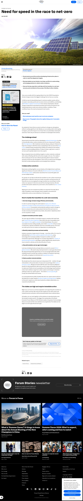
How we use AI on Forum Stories (30, 453)
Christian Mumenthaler (6, 68)
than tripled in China (27, 222)
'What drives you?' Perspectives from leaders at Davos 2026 (71, 454)
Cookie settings (72, 497)
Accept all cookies (72, 494)
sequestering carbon (48, 255)
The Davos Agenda (27, 70)
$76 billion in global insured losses (31, 103)
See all (79, 398)
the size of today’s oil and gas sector (47, 278)
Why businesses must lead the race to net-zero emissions (38, 116)
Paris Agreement (28, 144)
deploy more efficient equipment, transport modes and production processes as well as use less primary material (40, 205)
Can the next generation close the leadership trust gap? (10, 454)
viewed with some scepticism (31, 220)
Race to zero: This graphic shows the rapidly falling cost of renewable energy (41, 119)
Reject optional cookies (72, 491)
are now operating (51, 271)
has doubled (38, 222)
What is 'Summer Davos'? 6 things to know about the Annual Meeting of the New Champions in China (20, 429)
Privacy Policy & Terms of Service (41, 493)
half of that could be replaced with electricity (41, 235)
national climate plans (51, 140)
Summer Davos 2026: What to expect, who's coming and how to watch (59, 428)
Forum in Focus (6, 8)
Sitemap (41, 495)
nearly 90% (50, 223)
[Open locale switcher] (1, 497)
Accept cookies (41, 324)
